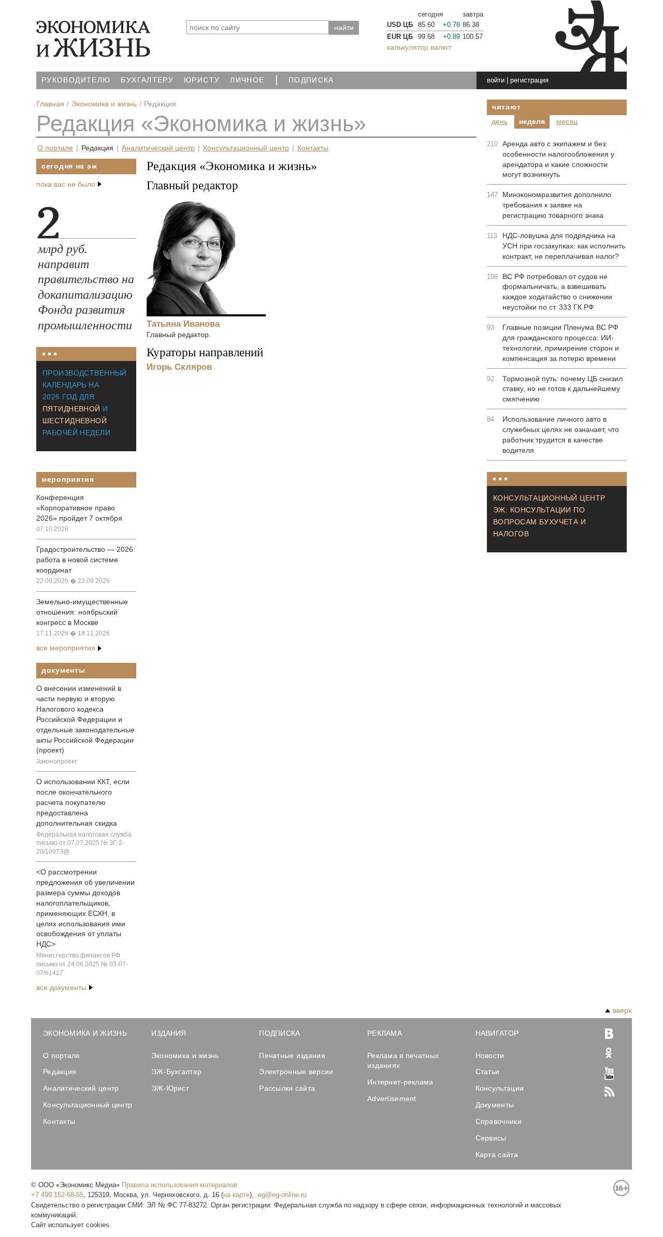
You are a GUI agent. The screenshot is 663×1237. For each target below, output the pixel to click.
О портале (55, 148)
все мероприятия (65, 648)
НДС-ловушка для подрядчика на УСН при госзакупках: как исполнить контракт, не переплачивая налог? (563, 245)
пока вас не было (65, 184)
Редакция (97, 148)
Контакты (312, 148)
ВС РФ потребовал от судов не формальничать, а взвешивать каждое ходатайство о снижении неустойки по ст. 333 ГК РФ (557, 292)
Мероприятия (67, 479)
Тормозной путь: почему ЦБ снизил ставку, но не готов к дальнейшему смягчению (562, 389)
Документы (63, 670)
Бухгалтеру (147, 80)
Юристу (202, 80)
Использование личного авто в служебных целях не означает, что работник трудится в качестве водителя (560, 434)
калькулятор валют (419, 47)
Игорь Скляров (179, 367)
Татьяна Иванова (183, 323)
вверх (622, 1010)
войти (496, 80)
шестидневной (74, 420)
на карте (236, 1195)
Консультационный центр (246, 148)
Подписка (311, 80)
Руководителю (75, 80)
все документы (61, 987)
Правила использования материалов (179, 1185)
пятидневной (71, 409)
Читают (506, 107)
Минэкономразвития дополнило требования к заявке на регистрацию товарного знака (556, 204)
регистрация (529, 80)
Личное (247, 80)
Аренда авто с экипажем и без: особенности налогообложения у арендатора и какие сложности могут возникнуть (558, 159)
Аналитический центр (158, 148)
